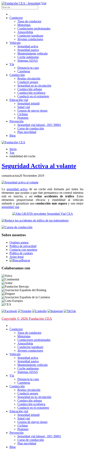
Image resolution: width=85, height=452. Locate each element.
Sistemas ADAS (27, 60)
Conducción (17, 75)
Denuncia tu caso (28, 67)
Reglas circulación (28, 78)
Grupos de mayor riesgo (32, 110)
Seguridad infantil (28, 103)
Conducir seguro (27, 82)
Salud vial (23, 107)
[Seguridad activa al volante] (20, 182)
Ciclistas (22, 114)
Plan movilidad (26, 132)
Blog (12, 135)
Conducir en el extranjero (33, 96)
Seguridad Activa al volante (39, 165)
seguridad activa (17, 189)
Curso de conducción (30, 128)
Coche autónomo (28, 57)
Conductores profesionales (33, 28)
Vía (11, 64)
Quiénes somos (18, 242)
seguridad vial (10, 207)
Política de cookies (21, 253)
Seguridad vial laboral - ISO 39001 (39, 125)
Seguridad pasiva (28, 50)
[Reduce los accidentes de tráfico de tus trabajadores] (42, 220)
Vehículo (15, 42)
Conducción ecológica (31, 92)
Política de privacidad (22, 246)
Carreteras (23, 71)
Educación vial (18, 100)
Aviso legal (16, 256)
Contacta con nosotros (23, 249)
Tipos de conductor (29, 21)
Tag (11, 152)
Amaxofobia (25, 32)
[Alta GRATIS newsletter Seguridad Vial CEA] (42, 213)
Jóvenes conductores (30, 39)
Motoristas (23, 25)
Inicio (13, 149)
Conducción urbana (29, 89)
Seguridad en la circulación (34, 85)
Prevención (16, 121)
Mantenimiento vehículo (32, 53)
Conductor (16, 17)
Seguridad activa (27, 46)
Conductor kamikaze (30, 35)
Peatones (22, 117)
